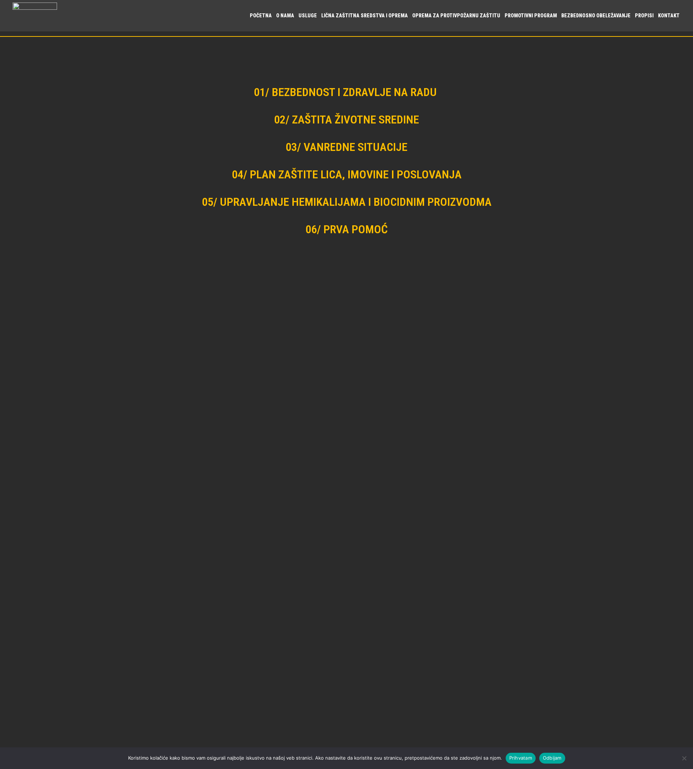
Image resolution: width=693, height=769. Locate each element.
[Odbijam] (684, 758)
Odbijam (552, 758)
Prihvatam (520, 758)
